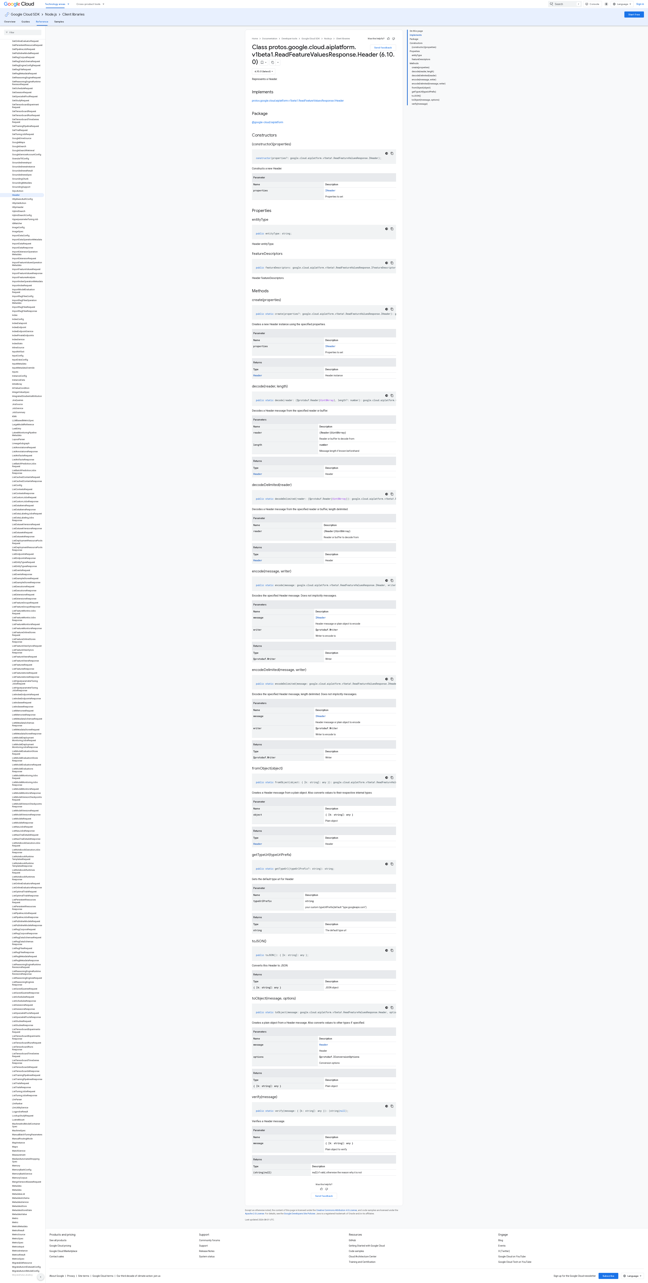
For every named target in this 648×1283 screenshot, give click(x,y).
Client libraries (73, 14)
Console (594, 4)
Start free (634, 14)
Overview (9, 21)
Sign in (640, 4)
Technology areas (55, 4)
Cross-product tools (88, 4)
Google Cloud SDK (25, 14)
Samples (59, 21)
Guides (25, 21)
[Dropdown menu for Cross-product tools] (104, 4)
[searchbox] (22, 32)
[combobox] (565, 4)
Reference (42, 21)
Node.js (51, 14)
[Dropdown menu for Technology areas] (69, 4)
